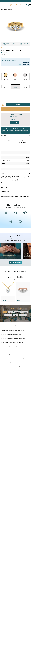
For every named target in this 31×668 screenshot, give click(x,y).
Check (25, 99)
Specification (3, 135)
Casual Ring (8, 196)
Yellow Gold (5, 75)
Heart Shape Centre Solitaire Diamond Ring (22, 299)
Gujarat (10, 312)
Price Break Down (8, 52)
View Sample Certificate (5, 191)
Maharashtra (8, 315)
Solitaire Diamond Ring (11, 197)
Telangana (17, 312)
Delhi (5, 312)
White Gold (25, 75)
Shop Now (14, 122)
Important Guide (4, 187)
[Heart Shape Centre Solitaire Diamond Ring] (23, 289)
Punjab (15, 315)
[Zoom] (27, 13)
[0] (29, 5)
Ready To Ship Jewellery (15, 262)
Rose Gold (15, 75)
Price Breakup (3, 148)
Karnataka (24, 312)
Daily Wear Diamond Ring (16, 196)
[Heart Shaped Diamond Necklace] (8, 289)
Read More (14, 60)
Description (3, 173)
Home (2, 9)
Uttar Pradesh (22, 315)
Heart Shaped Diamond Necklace (6, 299)
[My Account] (27, 5)
